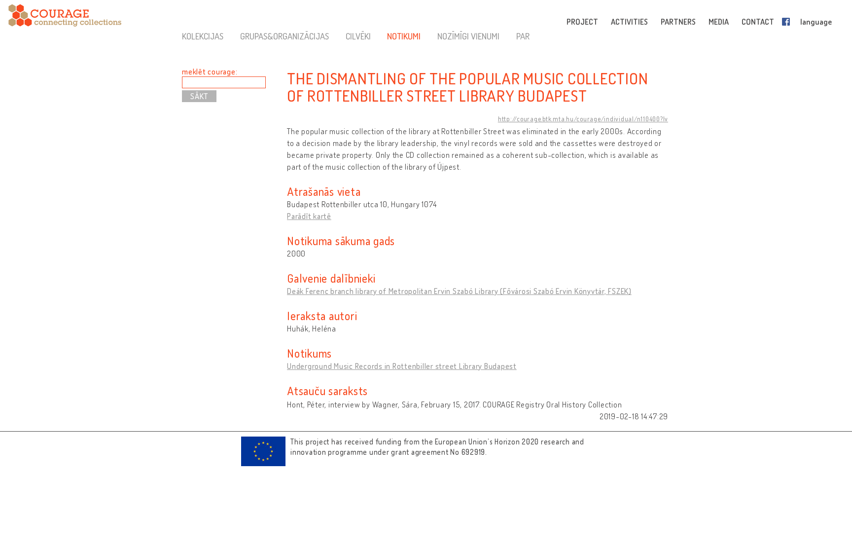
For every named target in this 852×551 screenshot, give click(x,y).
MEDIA (719, 22)
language (816, 22)
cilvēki (358, 36)
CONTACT (758, 22)
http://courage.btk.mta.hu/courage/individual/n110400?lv (583, 119)
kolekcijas (202, 36)
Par (523, 36)
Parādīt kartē (309, 216)
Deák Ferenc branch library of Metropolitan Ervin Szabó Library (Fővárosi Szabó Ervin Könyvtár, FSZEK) (459, 291)
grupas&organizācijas (284, 36)
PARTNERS (678, 22)
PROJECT (582, 22)
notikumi (404, 36)
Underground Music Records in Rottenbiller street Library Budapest (402, 366)
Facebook (788, 22)
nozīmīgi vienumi (468, 36)
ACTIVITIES (629, 22)
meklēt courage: (209, 71)
